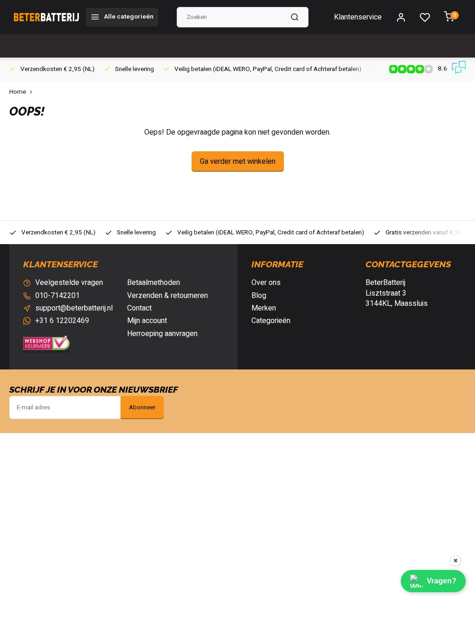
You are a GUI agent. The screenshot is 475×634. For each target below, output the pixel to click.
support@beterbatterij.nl (74, 308)
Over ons (266, 283)
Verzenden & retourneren (167, 296)
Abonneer (142, 407)
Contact (139, 308)
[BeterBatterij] (46, 17)
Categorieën (270, 321)
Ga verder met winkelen (238, 161)
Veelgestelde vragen (69, 283)
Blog (258, 296)
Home (17, 92)
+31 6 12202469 (62, 321)
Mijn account (147, 321)
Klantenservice (358, 17)
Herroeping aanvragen (162, 334)
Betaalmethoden (153, 283)
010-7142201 (57, 296)
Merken (263, 308)
